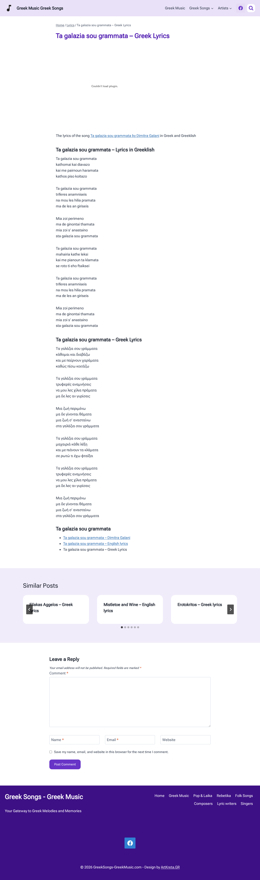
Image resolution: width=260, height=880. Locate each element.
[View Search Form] (251, 8)
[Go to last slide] (29, 609)
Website (169, 740)
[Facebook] (240, 8)
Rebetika (224, 795)
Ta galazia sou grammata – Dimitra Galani (96, 537)
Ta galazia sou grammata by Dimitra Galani (124, 135)
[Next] (230, 609)
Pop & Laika (202, 795)
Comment (58, 673)
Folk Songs (244, 795)
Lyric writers (226, 803)
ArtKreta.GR (170, 867)
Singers (247, 803)
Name (57, 740)
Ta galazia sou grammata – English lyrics (95, 543)
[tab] (122, 627)
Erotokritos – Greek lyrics (200, 604)
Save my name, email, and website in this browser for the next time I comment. (111, 752)
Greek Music (175, 8)
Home (160, 795)
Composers (203, 803)
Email (113, 740)
